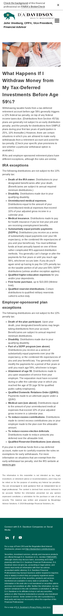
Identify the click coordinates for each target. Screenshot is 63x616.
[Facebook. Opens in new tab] (13, 537)
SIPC (55, 557)
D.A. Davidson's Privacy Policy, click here (33, 607)
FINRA (49, 557)
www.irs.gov (8, 464)
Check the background (16, 3)
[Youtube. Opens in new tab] (20, 537)
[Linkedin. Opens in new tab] (7, 537)
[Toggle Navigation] (57, 20)
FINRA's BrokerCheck (33, 6)
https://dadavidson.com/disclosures (40, 549)
